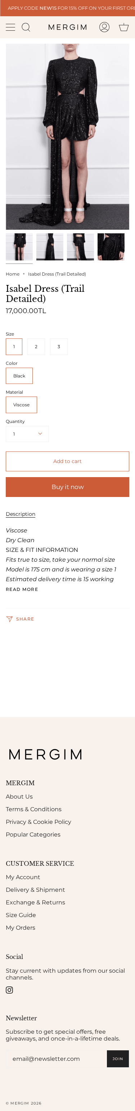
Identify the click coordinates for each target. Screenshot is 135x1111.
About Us (19, 796)
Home (12, 274)
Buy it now (67, 486)
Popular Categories (33, 834)
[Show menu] (11, 27)
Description (20, 514)
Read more (22, 589)
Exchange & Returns (35, 902)
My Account (23, 877)
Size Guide (21, 915)
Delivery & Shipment (35, 889)
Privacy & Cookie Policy (38, 821)
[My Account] (104, 27)
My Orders (20, 927)
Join (118, 1058)
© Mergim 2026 (24, 1103)
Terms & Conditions (34, 809)
